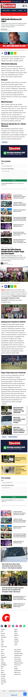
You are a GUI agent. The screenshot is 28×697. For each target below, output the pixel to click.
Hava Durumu (17, 664)
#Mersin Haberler (13, 436)
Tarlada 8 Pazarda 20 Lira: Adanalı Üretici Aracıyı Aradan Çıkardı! (19, 605)
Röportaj (16, 635)
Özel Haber (3, 637)
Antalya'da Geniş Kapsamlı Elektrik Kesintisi (19, 210)
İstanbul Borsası (18, 655)
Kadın (2, 644)
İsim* (2, 163)
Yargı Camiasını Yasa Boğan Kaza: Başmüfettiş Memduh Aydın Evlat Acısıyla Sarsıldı (19, 219)
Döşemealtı (4, 657)
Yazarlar (17, 1)
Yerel (2, 642)
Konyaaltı (3, 674)
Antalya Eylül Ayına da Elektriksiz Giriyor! (18, 225)
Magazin (12, 17)
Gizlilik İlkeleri (17, 670)
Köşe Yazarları (17, 649)
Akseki (2, 649)
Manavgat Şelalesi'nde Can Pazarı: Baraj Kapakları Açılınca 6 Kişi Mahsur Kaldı (19, 241)
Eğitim (15, 631)
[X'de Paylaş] (9, 53)
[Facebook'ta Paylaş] (5, 53)
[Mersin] (14, 554)
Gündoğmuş (4, 664)
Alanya (2, 653)
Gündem (3, 629)
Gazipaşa (3, 663)
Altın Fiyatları (17, 659)
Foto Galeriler (17, 651)
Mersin (11, 247)
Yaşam (2, 641)
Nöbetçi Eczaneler (18, 663)
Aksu (2, 651)
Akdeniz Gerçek (4, 17)
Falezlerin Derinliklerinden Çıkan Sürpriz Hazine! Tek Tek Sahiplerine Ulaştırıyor (12, 14)
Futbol (15, 642)
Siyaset (2, 635)
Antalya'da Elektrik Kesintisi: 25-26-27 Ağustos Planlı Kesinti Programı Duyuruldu (19, 196)
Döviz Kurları (17, 657)
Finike (2, 661)
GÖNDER (14, 180)
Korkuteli (3, 676)
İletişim (16, 668)
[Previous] (1, 14)
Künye (15, 666)
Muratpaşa (3, 682)
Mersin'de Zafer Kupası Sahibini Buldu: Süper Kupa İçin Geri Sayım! (19, 234)
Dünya (15, 637)
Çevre (15, 644)
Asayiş (15, 633)
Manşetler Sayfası (18, 653)
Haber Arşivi (17, 672)
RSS (5, 691)
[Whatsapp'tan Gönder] (11, 53)
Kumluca (3, 678)
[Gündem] (14, 578)
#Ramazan (4, 142)
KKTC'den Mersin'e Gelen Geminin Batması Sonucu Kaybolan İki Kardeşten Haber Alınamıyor (13, 590)
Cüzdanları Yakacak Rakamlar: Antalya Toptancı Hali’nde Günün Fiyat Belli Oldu (19, 204)
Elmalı (2, 659)
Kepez (2, 672)
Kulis (2, 631)
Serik (2, 683)
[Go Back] (25, 694)
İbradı (2, 666)
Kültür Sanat (4, 646)
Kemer (2, 670)
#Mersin (4, 436)
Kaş (2, 668)
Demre (2, 655)
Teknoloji (16, 641)
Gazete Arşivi (17, 674)
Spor (2, 639)
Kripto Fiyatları (18, 661)
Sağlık (15, 629)
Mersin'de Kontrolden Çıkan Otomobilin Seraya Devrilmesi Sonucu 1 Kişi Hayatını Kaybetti (12, 566)
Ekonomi (3, 633)
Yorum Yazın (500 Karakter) (7, 168)
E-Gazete (13, 1)
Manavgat (3, 680)
